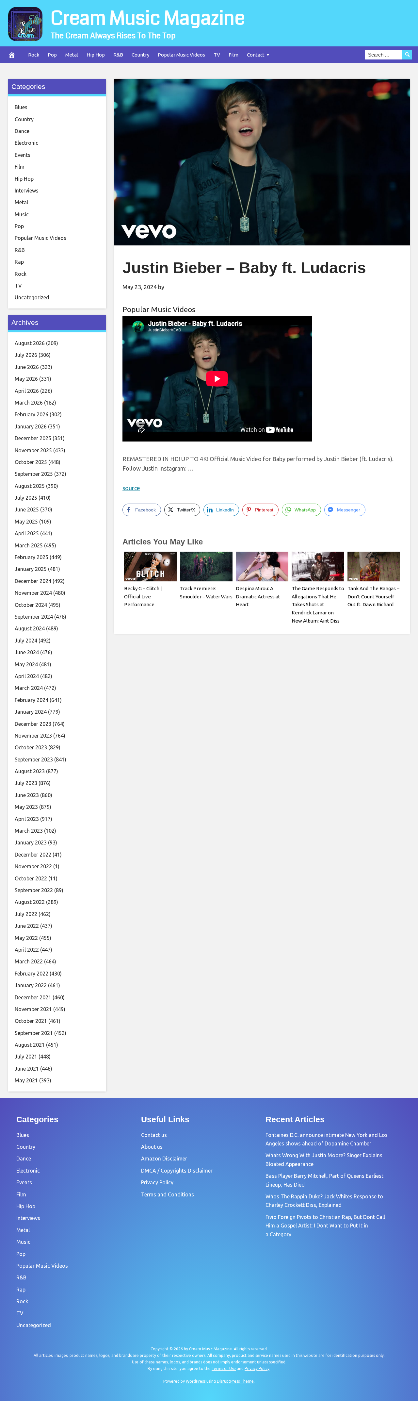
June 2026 (27, 367)
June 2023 (27, 795)
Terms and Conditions (167, 1194)
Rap (19, 262)
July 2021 (26, 1056)
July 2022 (26, 914)
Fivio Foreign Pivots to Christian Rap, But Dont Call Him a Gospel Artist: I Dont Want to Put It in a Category (325, 1225)
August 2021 (30, 1045)
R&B (118, 55)
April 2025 (27, 533)
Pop (52, 55)
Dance (22, 131)
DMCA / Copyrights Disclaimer (177, 1171)
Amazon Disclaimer (164, 1158)
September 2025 (34, 474)
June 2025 (27, 509)
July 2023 (26, 783)
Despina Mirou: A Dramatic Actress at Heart (258, 597)
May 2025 (26, 522)
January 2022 (31, 985)
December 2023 (33, 724)
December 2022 (33, 855)
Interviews (27, 190)
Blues (21, 107)
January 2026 (31, 426)
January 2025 (31, 569)
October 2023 (31, 747)
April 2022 (27, 950)
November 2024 (33, 593)
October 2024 (31, 605)
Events (22, 155)
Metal (71, 55)
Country (140, 55)
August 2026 (30, 343)
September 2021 (34, 1033)
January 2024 (31, 712)
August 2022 (30, 902)
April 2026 (27, 391)
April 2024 (27, 676)
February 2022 (31, 973)
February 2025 (31, 557)
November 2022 (33, 866)
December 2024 (33, 581)
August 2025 (30, 486)
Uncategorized (32, 297)
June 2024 (27, 652)
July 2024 (26, 640)
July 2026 (26, 355)
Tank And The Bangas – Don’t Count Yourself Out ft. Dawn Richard (373, 597)
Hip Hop (96, 55)
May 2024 (26, 664)
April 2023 (27, 819)
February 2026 (31, 414)
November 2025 (33, 450)
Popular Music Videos (181, 55)
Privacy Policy (157, 1182)
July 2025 (26, 498)
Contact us (154, 1135)
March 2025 (29, 545)
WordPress (195, 1381)
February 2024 (31, 700)
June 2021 (27, 1069)
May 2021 (26, 1080)
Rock (33, 55)
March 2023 (29, 831)
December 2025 (33, 438)
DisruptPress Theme (235, 1381)
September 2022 (34, 890)
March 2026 (29, 403)
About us (152, 1147)
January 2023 (31, 842)
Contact (256, 55)
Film (233, 55)
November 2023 (33, 736)
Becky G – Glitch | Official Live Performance (143, 597)
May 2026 (26, 379)
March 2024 (29, 688)
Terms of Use (224, 1368)
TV (217, 55)
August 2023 (30, 771)
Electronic (26, 143)
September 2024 (34, 617)
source (131, 488)
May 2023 (26, 807)
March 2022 (29, 961)
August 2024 (30, 628)
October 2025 (31, 462)
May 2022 (26, 938)
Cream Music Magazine (148, 18)
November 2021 (33, 1009)
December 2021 (33, 997)
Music (22, 214)
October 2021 (31, 1021)
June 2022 (27, 926)
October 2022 (31, 878)
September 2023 (34, 759)
